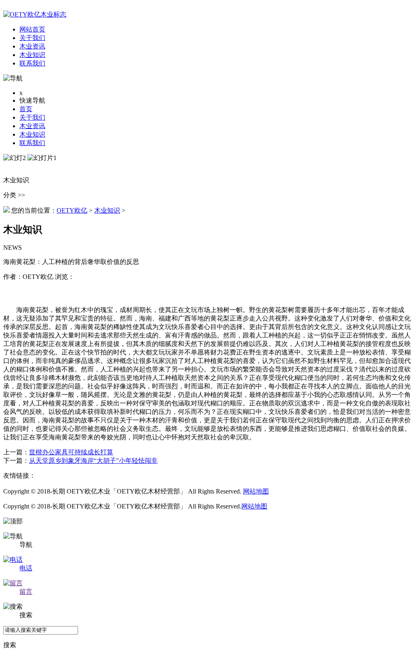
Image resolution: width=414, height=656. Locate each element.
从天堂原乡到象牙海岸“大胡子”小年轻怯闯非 (93, 460)
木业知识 (32, 134)
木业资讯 (32, 125)
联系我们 (32, 142)
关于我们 (32, 117)
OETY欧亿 (72, 210)
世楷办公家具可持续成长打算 (71, 452)
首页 (25, 108)
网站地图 (256, 491)
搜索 (9, 644)
